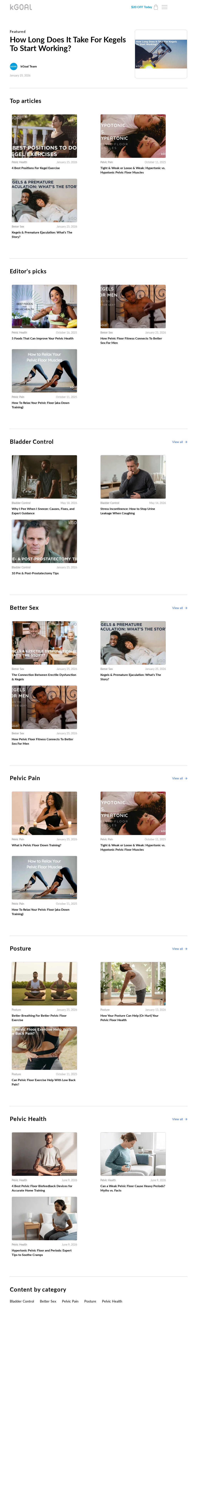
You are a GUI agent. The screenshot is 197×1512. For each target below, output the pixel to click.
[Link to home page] (21, 7)
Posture (90, 1301)
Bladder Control (22, 1301)
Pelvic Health (112, 1301)
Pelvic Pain (70, 1301)
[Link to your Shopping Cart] (156, 7)
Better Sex (48, 1301)
